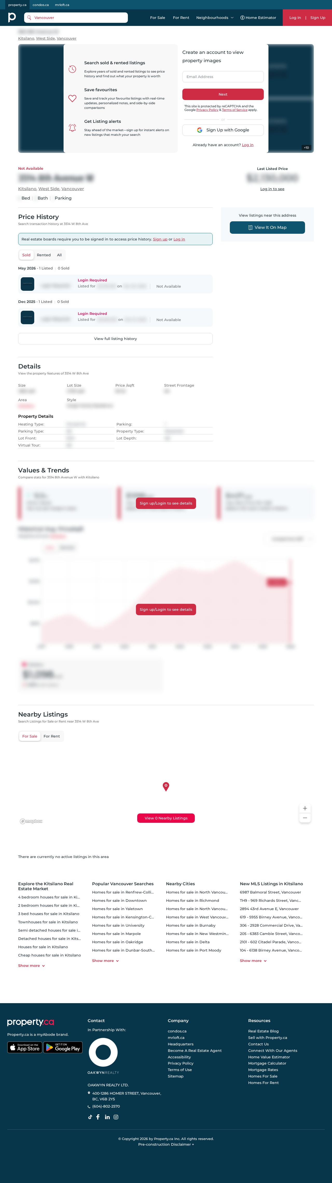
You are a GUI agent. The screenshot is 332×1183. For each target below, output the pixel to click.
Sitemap (176, 1076)
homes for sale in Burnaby (191, 925)
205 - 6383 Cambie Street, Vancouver (274, 933)
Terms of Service (234, 110)
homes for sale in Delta (188, 942)
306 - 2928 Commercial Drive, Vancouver (277, 925)
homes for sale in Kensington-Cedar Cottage (134, 917)
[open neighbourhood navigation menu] (232, 17)
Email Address (197, 75)
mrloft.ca (62, 5)
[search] (76, 17)
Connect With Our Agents (272, 1050)
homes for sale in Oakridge (117, 942)
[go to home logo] (30, 1022)
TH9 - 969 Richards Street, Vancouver (274, 900)
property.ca (17, 5)
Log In (295, 18)
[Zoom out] (305, 818)
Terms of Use (180, 1069)
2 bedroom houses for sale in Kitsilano (53, 905)
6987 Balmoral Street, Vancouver (270, 892)
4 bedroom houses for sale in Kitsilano (54, 897)
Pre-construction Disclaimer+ (166, 1144)
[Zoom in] (305, 808)
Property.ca (18, 1034)
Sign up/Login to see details (166, 503)
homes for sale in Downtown (119, 900)
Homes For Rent (263, 1082)
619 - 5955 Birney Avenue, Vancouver (274, 917)
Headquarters (180, 1044)
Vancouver (67, 38)
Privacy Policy (207, 110)
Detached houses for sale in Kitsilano (52, 938)
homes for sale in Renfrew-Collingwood (129, 892)
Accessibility (179, 1057)
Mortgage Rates (263, 1069)
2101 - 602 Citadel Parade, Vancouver (273, 942)
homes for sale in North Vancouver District (206, 908)
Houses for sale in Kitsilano (43, 947)
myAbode (46, 1034)
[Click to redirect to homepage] (12, 18)
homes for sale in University (118, 925)
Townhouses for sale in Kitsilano (48, 922)
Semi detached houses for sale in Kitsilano (58, 930)
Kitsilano (26, 38)
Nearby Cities (180, 883)
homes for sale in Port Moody (193, 950)
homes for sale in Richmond (192, 900)
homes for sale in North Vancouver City (202, 892)
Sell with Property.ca (267, 1038)
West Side (45, 38)
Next (223, 94)
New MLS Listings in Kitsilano (271, 883)
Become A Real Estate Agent (195, 1050)
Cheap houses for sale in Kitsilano (49, 955)
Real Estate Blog (263, 1031)
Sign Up (318, 18)
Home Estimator (261, 17)
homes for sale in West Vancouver (198, 917)
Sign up (160, 239)
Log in (248, 145)
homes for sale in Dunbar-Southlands (127, 950)
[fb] (99, 1117)
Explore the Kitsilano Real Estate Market (45, 886)
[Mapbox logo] (31, 821)
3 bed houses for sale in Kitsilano (48, 913)
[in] (117, 1117)
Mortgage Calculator (267, 1063)
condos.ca (41, 5)
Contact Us (258, 1044)
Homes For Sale (263, 1076)
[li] (108, 1117)
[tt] (91, 1117)
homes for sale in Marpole (116, 933)
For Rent (181, 17)
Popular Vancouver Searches (123, 883)
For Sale (157, 17)
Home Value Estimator (269, 1057)
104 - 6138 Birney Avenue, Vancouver (274, 950)
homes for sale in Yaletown (117, 908)
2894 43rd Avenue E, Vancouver (269, 908)
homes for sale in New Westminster (199, 933)
